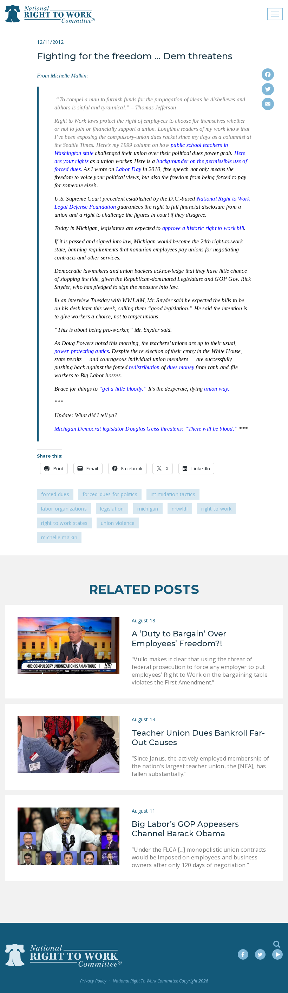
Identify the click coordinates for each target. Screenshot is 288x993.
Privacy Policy (93, 981)
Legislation (112, 508)
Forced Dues (55, 494)
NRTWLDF (180, 508)
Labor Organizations (64, 508)
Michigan (147, 508)
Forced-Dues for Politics (110, 494)
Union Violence (118, 523)
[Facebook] (268, 74)
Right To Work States (64, 523)
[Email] (268, 104)
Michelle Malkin (59, 537)
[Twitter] (268, 89)
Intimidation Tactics (173, 494)
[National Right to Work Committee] (50, 14)
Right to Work (216, 508)
